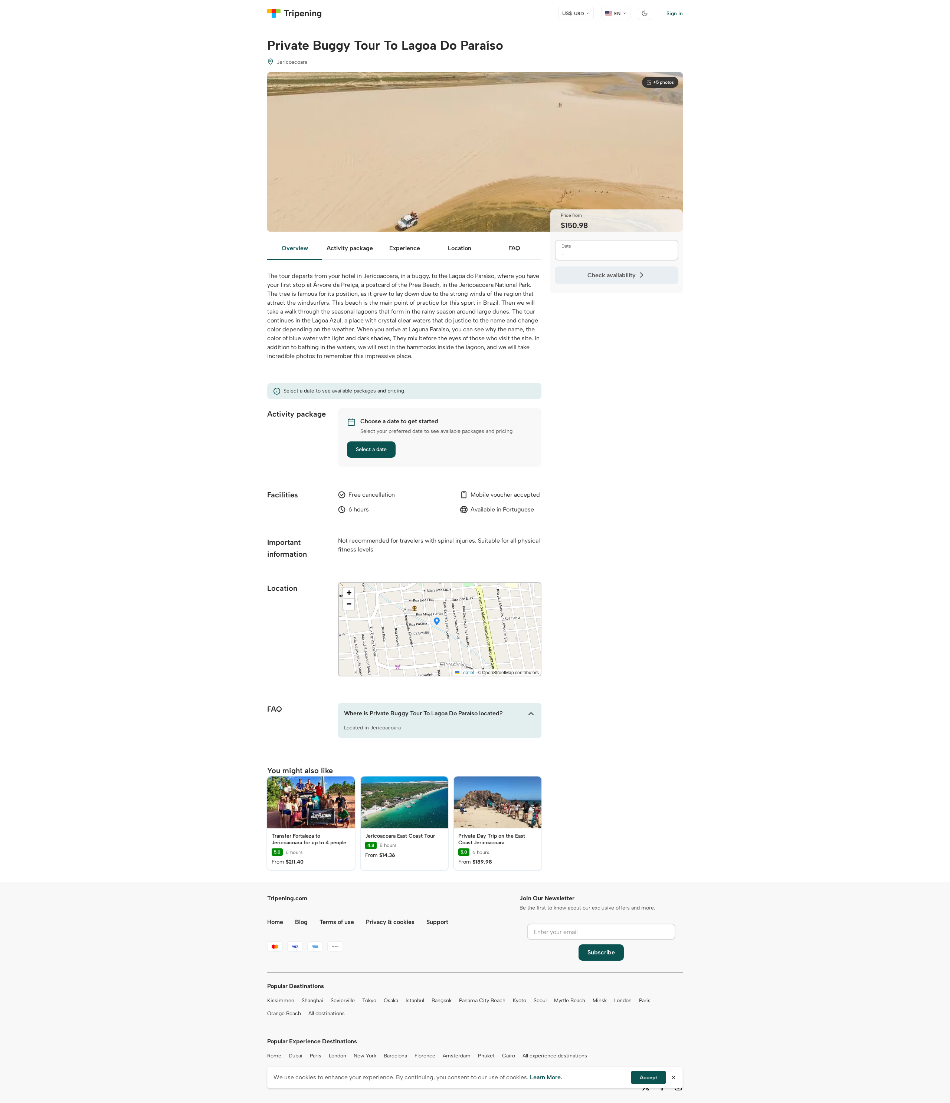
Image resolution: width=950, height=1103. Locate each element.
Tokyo (369, 1000)
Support (437, 921)
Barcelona (395, 1056)
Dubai (295, 1056)
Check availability (611, 275)
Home (275, 921)
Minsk (600, 1000)
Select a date (371, 449)
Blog (301, 921)
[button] (437, 621)
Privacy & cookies (390, 921)
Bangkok (442, 1000)
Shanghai (312, 1000)
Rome (274, 1056)
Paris (645, 1000)
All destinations (326, 1013)
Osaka (391, 1000)
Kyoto (519, 1000)
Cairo (508, 1056)
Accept (648, 1077)
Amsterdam (457, 1056)
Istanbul (415, 1000)
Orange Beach (284, 1013)
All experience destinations (554, 1056)
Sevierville (343, 1000)
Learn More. (546, 1077)
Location (459, 248)
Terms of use (337, 921)
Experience (404, 248)
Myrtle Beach (569, 1000)
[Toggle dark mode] (644, 13)
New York (365, 1056)
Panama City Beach (482, 1000)
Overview (295, 248)
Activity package (350, 248)
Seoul (540, 1000)
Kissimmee (280, 1000)
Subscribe (601, 952)
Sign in (674, 13)
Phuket (486, 1056)
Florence (425, 1056)
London (623, 1000)
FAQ (514, 248)
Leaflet (466, 672)
